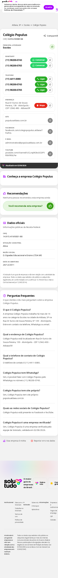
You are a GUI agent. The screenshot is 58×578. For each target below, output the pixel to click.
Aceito (48, 7)
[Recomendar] (52, 47)
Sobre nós (35, 503)
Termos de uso (18, 515)
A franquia (35, 506)
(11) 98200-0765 (13, 65)
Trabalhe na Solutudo (19, 509)
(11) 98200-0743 (13, 60)
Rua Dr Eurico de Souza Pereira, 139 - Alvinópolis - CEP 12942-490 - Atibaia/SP (17, 105)
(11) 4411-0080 (13, 78)
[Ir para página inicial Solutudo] (13, 483)
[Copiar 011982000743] (50, 84)
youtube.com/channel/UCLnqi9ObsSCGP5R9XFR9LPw (25, 154)
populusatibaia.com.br (16, 120)
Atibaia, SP (16, 25)
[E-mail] (50, 142)
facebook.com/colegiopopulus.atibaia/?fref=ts (24, 131)
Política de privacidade (19, 521)
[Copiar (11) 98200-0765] (50, 65)
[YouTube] (50, 153)
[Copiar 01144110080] (50, 78)
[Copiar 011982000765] (50, 90)
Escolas (27, 25)
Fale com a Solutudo (19, 504)
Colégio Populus (39, 25)
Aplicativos (35, 509)
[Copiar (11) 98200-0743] (50, 60)
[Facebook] (50, 131)
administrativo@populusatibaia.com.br (23, 142)
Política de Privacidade (13, 10)
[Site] (50, 120)
